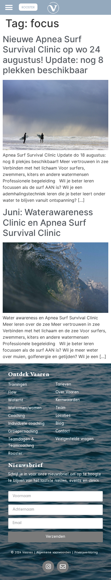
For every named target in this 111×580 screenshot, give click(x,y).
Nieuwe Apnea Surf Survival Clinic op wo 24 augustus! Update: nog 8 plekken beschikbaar (53, 54)
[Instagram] (48, 566)
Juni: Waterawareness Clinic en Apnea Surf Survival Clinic (48, 222)
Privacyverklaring (86, 552)
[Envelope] (63, 566)
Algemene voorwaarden (53, 552)
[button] (9, 7)
